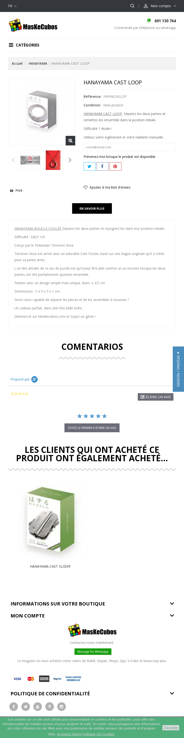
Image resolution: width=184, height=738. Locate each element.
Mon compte (28, 615)
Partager (103, 166)
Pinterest (115, 166)
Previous (13, 161)
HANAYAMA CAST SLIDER (50, 566)
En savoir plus (92, 208)
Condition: (92, 105)
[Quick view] (55, 521)
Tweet (90, 166)
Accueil (17, 63)
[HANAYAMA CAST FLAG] (30, 160)
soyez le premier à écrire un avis (92, 428)
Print (19, 190)
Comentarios (92, 346)
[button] (155, 397)
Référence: (92, 96)
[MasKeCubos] (33, 25)
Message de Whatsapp (93, 652)
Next (70, 161)
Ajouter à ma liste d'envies (110, 187)
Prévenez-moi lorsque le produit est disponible (119, 156)
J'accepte (171, 728)
